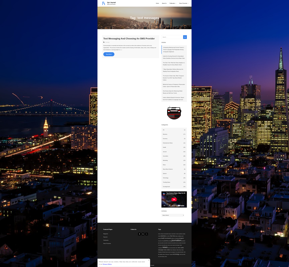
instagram (181, 238)
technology (176, 254)
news (165, 247)
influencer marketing (175, 238)
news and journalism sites (172, 247)
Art (163, 129)
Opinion (165, 173)
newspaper (161, 249)
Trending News (166, 182)
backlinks (180, 233)
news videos (167, 249)
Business (165, 134)
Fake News (173, 236)
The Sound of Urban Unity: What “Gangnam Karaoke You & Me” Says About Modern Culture (173, 78)
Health (164, 147)
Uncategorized (166, 186)
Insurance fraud (161, 240)
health (163, 238)
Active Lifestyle (161, 233)
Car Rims (168, 236)
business (163, 236)
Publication (172, 3)
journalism (176, 240)
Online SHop (178, 249)
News (164, 164)
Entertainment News (168, 143)
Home (157, 3)
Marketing (165, 160)
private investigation (171, 252)
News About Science (168, 169)
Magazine (105, 233)
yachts (165, 256)
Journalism (165, 156)
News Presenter (183, 3)
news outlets (181, 247)
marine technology (175, 245)
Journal (164, 151)
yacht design (161, 256)
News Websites (173, 249)
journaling (169, 240)
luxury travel (170, 245)
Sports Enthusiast (166, 254)
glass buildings (178, 236)
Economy (165, 138)
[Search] (185, 37)
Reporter (105, 237)
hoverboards (168, 238)
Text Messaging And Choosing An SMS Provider (129, 38)
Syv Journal (111, 2)
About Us (164, 3)
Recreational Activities (179, 252)
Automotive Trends (175, 233)
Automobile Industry (167, 233)
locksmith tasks (164, 245)
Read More (109, 54)
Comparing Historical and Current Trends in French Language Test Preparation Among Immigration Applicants (173, 49)
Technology (107, 42)
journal (166, 240)
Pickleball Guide (165, 252)
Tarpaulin (171, 254)
